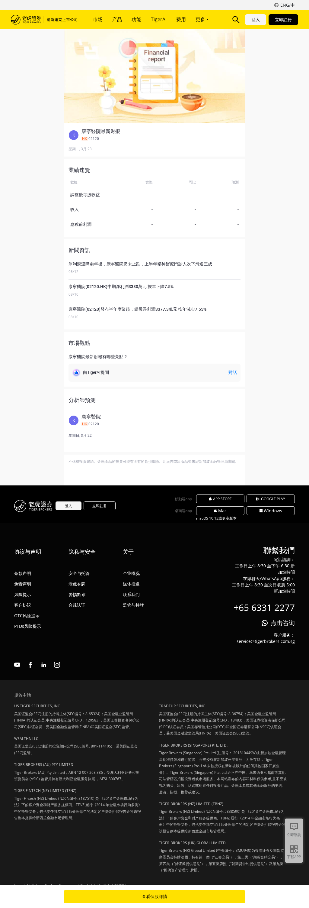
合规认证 (76, 605)
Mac (222, 511)
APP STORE (222, 498)
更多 (201, 19)
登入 (255, 19)
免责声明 (22, 584)
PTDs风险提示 (27, 626)
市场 (98, 19)
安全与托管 (79, 573)
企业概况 (131, 573)
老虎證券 (44, 19)
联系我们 (131, 594)
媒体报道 (131, 584)
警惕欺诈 (76, 594)
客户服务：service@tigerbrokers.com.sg (266, 638)
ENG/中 (287, 5)
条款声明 (22, 573)
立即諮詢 (294, 834)
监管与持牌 (133, 605)
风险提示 (22, 594)
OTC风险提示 (27, 615)
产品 (117, 19)
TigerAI (159, 19)
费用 (181, 19)
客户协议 (22, 605)
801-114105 (101, 746)
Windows (273, 511)
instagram (57, 665)
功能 (136, 19)
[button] (154, 135)
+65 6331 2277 (264, 607)
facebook (30, 665)
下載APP (294, 856)
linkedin (44, 665)
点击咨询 (283, 623)
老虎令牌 (76, 584)
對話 (232, 372)
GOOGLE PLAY (273, 498)
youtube (17, 665)
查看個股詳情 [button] (154, 896)
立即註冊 (283, 19)
